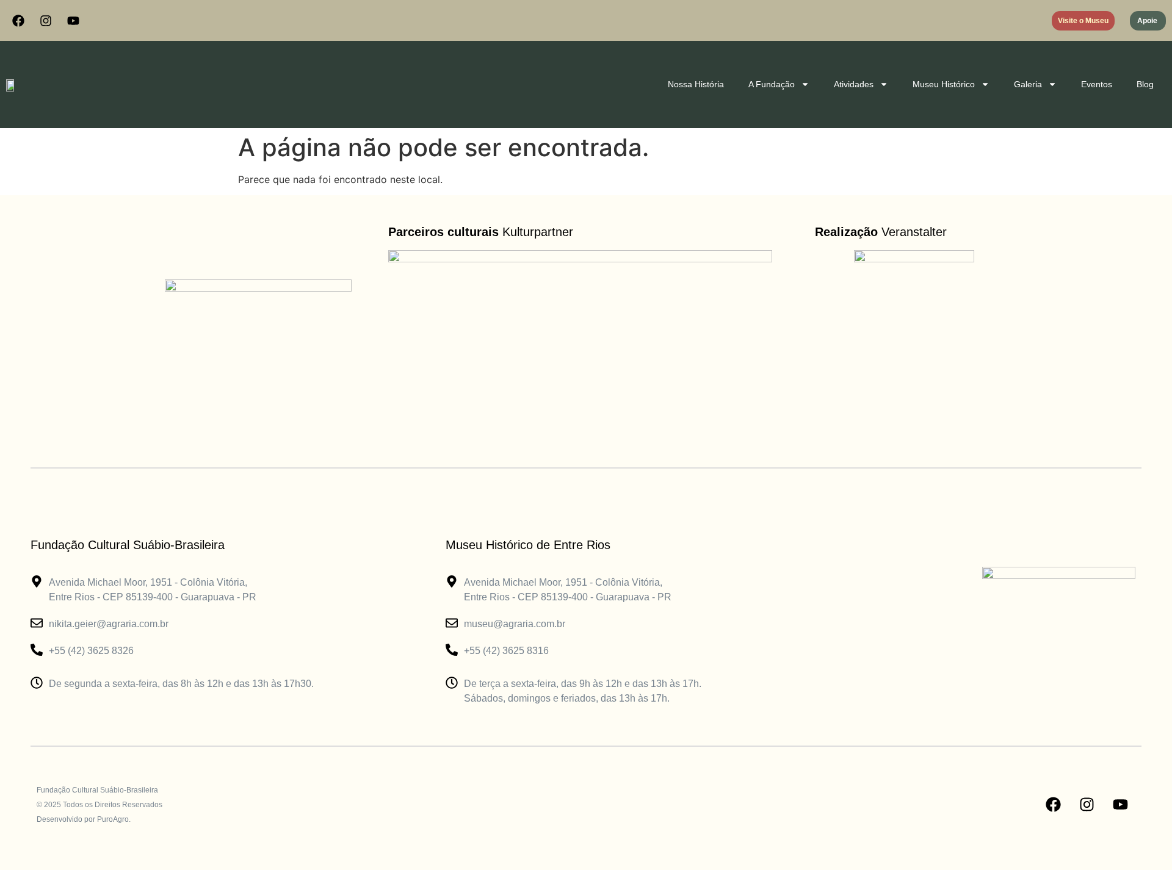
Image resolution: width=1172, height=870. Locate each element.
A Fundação (771, 84)
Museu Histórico (944, 84)
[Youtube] (73, 21)
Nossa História (696, 84)
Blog (1145, 84)
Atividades (854, 84)
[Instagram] (46, 21)
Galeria (1028, 84)
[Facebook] (18, 21)
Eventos (1096, 84)
